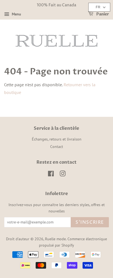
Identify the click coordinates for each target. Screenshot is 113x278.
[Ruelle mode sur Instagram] (63, 174)
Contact (56, 146)
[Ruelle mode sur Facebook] (51, 174)
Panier (102, 14)
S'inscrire (89, 222)
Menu (16, 14)
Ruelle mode (55, 238)
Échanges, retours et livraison (56, 139)
